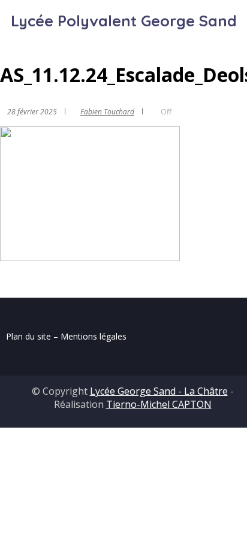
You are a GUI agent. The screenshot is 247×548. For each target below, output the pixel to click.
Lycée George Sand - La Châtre (159, 391)
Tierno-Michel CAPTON (159, 404)
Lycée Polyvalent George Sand (124, 20)
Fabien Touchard (107, 112)
